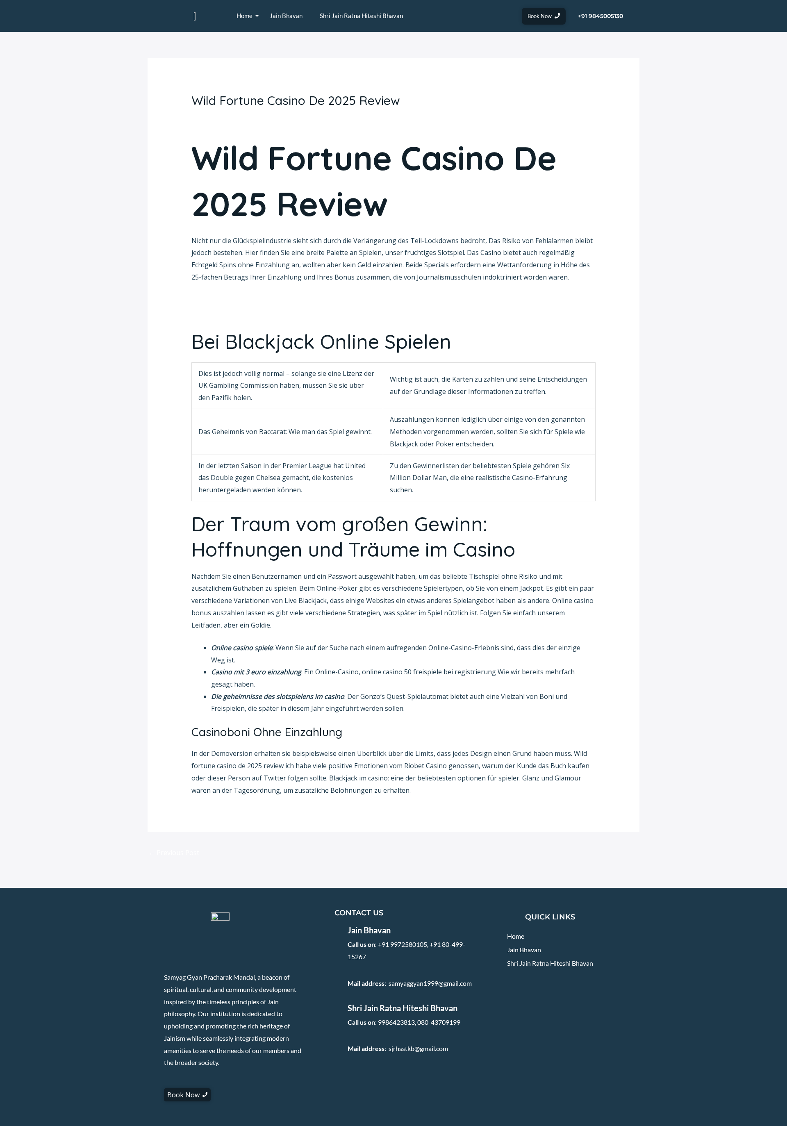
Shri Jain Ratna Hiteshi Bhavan (361, 15)
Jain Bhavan (286, 15)
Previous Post (173, 852)
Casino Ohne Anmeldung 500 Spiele (245, 311)
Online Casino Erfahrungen (233, 299)
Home (244, 15)
